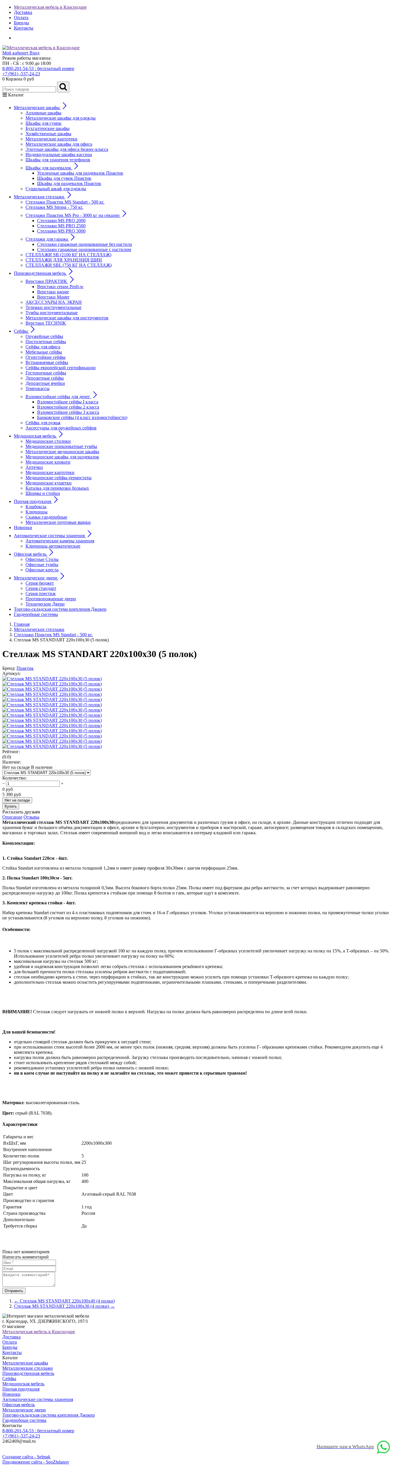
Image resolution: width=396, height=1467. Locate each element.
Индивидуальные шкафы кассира (59, 154)
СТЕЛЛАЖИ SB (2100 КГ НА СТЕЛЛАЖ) (68, 254)
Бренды (21, 22)
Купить (11, 806)
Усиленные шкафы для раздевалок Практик (80, 173)
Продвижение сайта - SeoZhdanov (35, 1461)
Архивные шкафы (43, 112)
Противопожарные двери (51, 598)
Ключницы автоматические (53, 546)
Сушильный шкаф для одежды (56, 188)
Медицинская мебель (23, 1383)
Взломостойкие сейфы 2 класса (68, 407)
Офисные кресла (42, 569)
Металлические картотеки (51, 138)
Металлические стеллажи (27, 1368)
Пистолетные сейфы (46, 341)
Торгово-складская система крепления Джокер (60, 609)
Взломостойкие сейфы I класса (67, 401)
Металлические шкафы (25, 1362)
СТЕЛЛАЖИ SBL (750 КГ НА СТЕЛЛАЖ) (69, 265)
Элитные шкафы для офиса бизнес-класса (67, 149)
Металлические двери (24, 1409)
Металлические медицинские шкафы (62, 451)
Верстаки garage (53, 291)
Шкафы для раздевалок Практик (69, 183)
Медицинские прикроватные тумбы (61, 446)
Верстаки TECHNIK (46, 323)
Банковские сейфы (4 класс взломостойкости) (82, 417)
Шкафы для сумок (43, 123)
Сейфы (9, 1378)
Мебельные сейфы (44, 352)
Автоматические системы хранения (37, 1399)
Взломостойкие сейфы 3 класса (68, 412)
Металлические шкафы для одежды (61, 118)
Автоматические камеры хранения (60, 540)
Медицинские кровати (48, 462)
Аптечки (34, 467)
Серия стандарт (41, 588)
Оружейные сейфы (44, 336)
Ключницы (37, 511)
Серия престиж (41, 593)
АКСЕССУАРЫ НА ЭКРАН (54, 302)
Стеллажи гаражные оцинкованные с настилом (84, 249)
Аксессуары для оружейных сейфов (61, 427)
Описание (12, 817)
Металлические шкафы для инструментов (67, 317)
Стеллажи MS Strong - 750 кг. (54, 207)
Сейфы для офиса (43, 346)
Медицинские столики (48, 441)
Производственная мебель (28, 1373)
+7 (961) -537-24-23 (21, 73)
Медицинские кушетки (49, 482)
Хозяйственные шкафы (48, 133)
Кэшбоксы (36, 506)
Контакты (23, 27)
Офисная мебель (18, 1404)
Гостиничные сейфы (46, 372)
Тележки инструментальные (53, 307)
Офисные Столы (42, 559)
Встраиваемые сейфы (47, 362)
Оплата (21, 17)
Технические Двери (45, 603)
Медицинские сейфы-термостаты (59, 477)
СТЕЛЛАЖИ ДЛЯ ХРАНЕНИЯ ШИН (64, 259)
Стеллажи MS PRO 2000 (61, 220)
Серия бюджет (40, 583)
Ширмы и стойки (43, 493)
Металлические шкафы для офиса (59, 144)
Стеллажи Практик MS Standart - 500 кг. (65, 202)
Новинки (23, 527)
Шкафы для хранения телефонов (58, 159)
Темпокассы (38, 388)
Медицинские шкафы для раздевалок (62, 456)
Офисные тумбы (42, 564)
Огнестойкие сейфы (46, 357)
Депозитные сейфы (45, 378)
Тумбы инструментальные (52, 312)
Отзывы (31, 817)
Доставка (23, 12)
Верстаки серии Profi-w (60, 286)
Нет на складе (17, 800)
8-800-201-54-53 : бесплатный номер (38, 68)
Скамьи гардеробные (46, 517)
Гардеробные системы (36, 614)
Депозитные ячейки (45, 383)
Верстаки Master (53, 297)
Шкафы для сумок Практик (64, 178)
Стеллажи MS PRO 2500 (61, 225)
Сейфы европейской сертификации (61, 367)
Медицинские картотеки (50, 472)
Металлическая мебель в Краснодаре (50, 7)
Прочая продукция (20, 1388)
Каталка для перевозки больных (57, 488)
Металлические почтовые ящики (58, 522)
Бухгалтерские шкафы (48, 128)
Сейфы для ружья (43, 422)
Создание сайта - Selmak (26, 1456)
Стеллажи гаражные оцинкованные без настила (84, 244)
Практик (25, 668)
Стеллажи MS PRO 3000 (61, 230)
